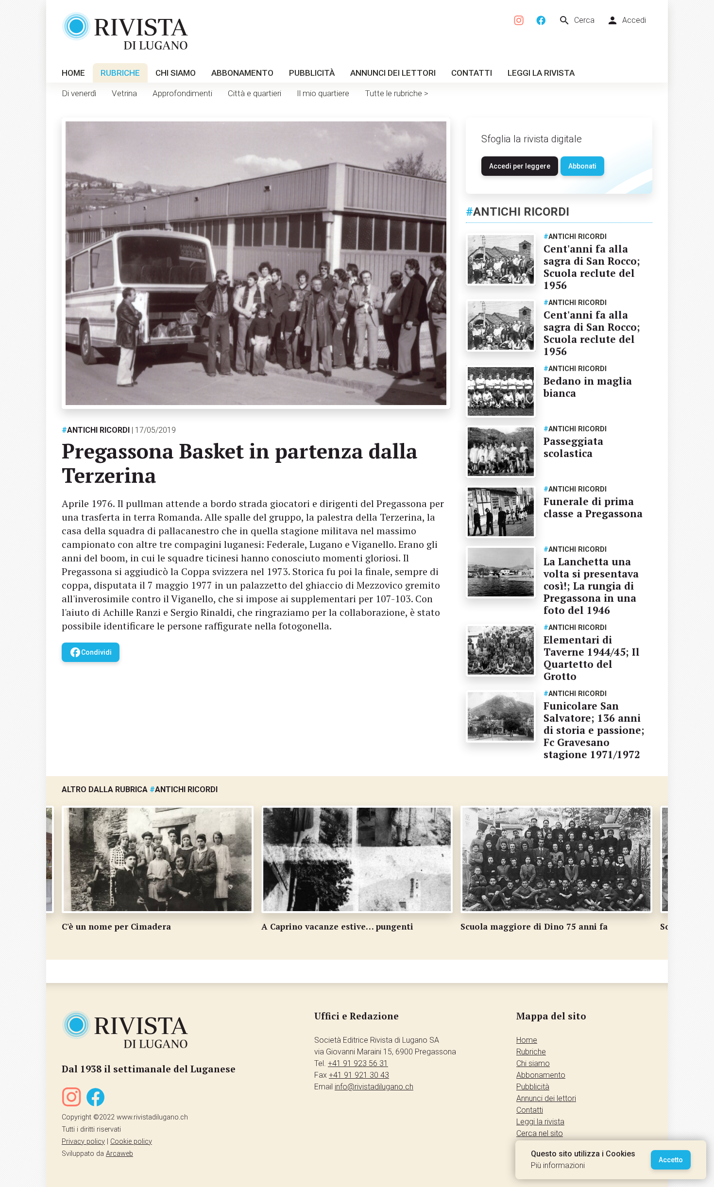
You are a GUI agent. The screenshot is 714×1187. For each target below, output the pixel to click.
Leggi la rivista (541, 73)
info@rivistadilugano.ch (374, 1086)
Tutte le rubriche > (396, 93)
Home (73, 73)
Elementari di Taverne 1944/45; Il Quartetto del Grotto (592, 658)
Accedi (626, 20)
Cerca (577, 20)
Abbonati (582, 166)
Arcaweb (119, 1154)
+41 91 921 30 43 (359, 1075)
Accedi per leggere (519, 166)
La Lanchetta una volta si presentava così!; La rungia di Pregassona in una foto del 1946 (591, 586)
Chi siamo (175, 73)
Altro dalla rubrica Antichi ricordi (140, 789)
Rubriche (120, 73)
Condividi (90, 652)
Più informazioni (558, 1165)
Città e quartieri (254, 93)
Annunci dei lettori (393, 73)
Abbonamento (242, 73)
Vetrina (124, 93)
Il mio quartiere (323, 93)
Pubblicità (312, 73)
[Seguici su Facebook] (541, 21)
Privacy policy (83, 1141)
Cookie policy (131, 1141)
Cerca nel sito (539, 1133)
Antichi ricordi (96, 430)
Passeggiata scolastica (573, 447)
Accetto (671, 1160)
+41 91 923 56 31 (358, 1063)
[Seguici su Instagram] (519, 21)
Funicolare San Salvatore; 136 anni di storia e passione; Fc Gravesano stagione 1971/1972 (594, 730)
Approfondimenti (182, 93)
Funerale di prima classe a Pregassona (593, 507)
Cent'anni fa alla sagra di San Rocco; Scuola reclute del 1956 (592, 267)
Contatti (471, 73)
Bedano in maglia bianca (588, 387)
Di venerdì (79, 93)
